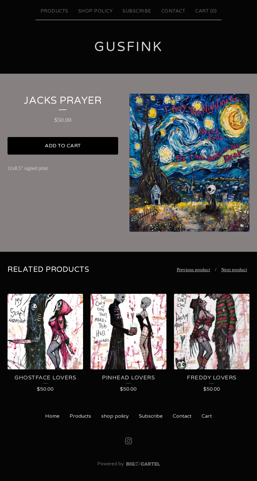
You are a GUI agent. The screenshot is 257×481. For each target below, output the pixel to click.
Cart (207, 416)
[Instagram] (128, 441)
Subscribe (137, 11)
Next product (234, 269)
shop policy (95, 11)
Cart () (206, 11)
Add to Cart (63, 146)
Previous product (193, 269)
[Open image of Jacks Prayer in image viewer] (189, 163)
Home (52, 416)
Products (54, 11)
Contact (173, 11)
